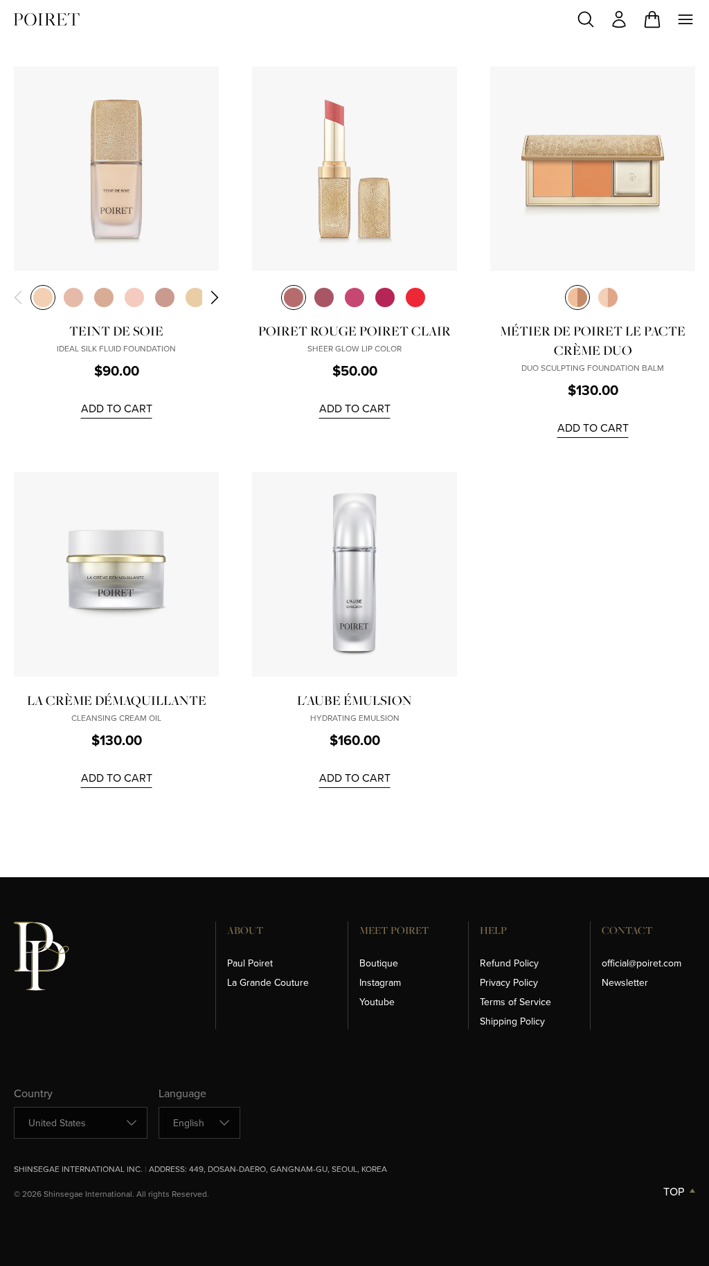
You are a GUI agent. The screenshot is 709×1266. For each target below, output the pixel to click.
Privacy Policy (509, 982)
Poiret (47, 19)
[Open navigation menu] (685, 19)
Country (33, 1093)
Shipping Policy (512, 1021)
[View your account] (619, 19)
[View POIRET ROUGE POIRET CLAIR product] (354, 168)
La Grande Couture (268, 982)
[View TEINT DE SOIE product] (116, 168)
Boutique (378, 963)
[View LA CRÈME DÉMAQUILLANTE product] (116, 574)
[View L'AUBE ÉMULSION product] (354, 574)
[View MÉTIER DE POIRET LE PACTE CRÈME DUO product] (592, 168)
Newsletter (625, 982)
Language (182, 1093)
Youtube (377, 1002)
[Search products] (586, 19)
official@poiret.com (641, 963)
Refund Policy (509, 963)
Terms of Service (515, 1002)
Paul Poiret (250, 963)
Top (673, 1191)
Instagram (380, 982)
